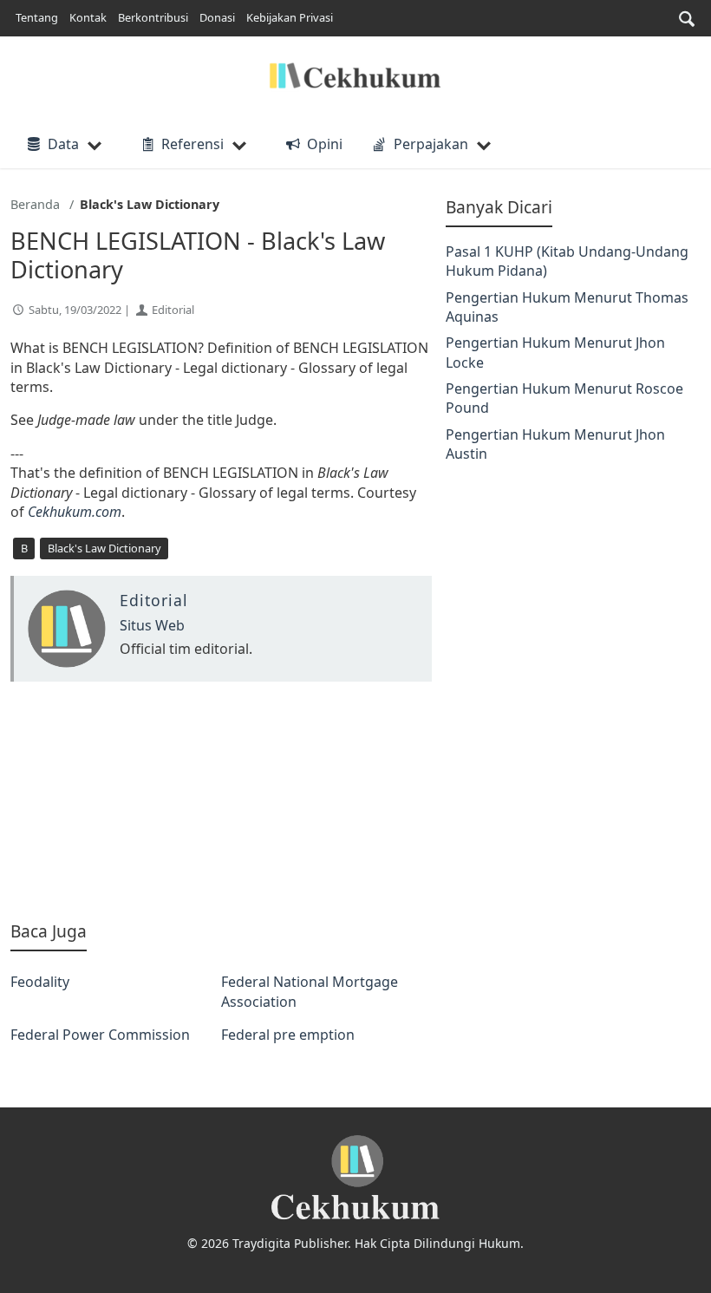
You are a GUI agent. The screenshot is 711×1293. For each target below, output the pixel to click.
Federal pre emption (288, 1034)
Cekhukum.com (74, 511)
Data (63, 143)
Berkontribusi (153, 17)
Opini (324, 143)
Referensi (192, 143)
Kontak (88, 17)
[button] (687, 18)
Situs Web (152, 625)
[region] (221, 800)
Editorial (173, 309)
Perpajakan (431, 143)
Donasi (217, 17)
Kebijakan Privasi (289, 17)
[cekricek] (355, 1178)
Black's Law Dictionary (104, 548)
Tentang (37, 17)
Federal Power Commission (100, 1034)
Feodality (39, 981)
